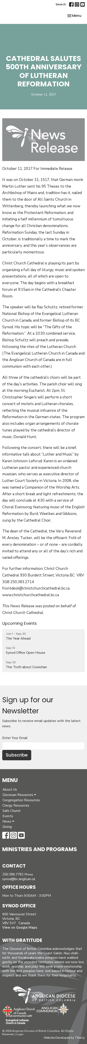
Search (61, 4)
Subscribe (17, 755)
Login (19, 1034)
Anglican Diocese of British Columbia (46, 996)
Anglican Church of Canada (18, 1009)
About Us (9, 789)
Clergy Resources (15, 805)
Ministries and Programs (39, 849)
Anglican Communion (53, 1009)
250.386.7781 (13, 874)
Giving (7, 827)
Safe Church (11, 811)
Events (7, 816)
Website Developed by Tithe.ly (64, 1038)
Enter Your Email (14, 738)
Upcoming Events (19, 623)
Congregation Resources (21, 800)
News (7, 821)
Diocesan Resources (18, 795)
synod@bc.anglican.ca (18, 879)
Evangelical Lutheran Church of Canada (17, 1019)
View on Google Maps (19, 927)
